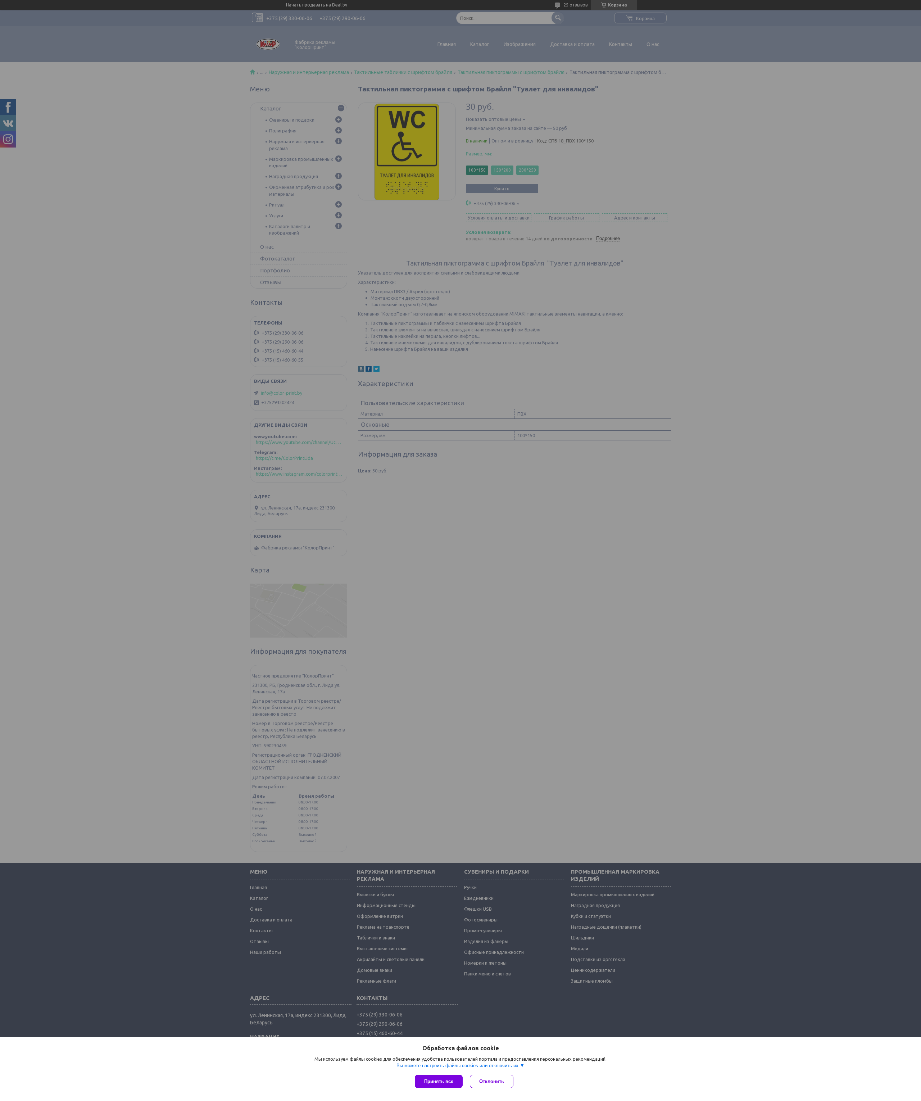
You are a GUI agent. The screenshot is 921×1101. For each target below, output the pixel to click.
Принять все (438, 1081)
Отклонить (491, 1081)
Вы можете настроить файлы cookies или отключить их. (458, 1065)
